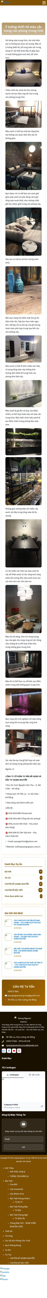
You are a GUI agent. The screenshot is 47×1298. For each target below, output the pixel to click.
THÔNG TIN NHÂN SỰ (19, 1176)
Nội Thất (9, 1181)
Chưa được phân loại (14, 896)
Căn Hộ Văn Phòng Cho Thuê (17, 1241)
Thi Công (9, 1236)
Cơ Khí (8, 1250)
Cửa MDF (14, 1184)
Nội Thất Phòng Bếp (19, 1207)
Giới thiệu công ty (17, 1171)
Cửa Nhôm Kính (17, 1194)
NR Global (27, 1161)
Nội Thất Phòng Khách (20, 1198)
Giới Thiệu (9, 1168)
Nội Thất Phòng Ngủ (19, 1215)
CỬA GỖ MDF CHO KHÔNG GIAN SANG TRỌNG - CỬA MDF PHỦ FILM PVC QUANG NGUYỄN (27, 937)
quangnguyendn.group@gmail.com (22, 1045)
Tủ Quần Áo (20, 1218)
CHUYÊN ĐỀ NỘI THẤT (14, 890)
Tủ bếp (18, 1210)
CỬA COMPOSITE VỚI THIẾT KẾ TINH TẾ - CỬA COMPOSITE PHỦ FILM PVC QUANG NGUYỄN (28, 965)
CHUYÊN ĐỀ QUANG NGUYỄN (17, 884)
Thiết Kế (8, 1231)
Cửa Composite (16, 1189)
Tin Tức (8, 1255)
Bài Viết (8, 872)
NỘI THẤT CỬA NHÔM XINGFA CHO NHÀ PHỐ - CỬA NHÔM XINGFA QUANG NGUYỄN (28, 951)
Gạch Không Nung (13, 1245)
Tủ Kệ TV (18, 1202)
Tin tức (8, 878)
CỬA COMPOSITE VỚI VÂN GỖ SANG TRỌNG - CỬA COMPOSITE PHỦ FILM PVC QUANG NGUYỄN (27, 922)
